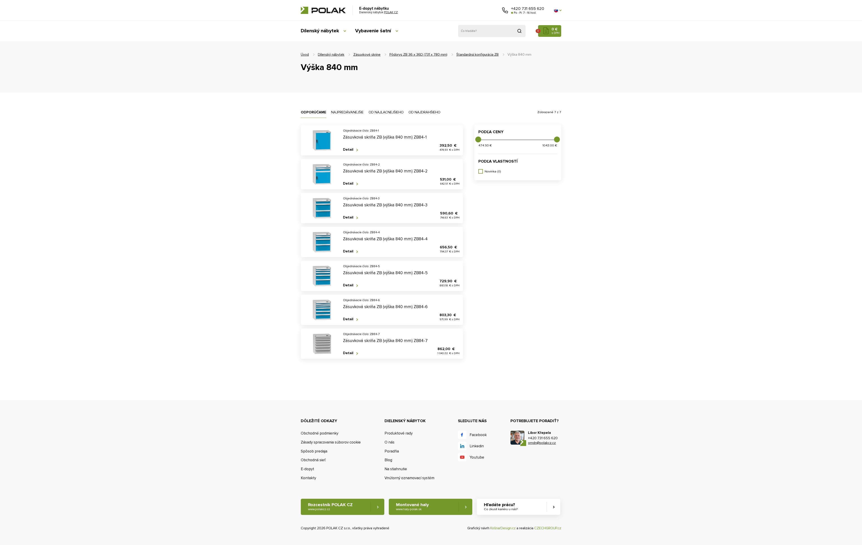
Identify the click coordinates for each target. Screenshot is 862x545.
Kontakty (308, 478)
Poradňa (392, 451)
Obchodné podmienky (319, 433)
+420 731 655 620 (527, 9)
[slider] (478, 139)
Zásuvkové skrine (366, 54)
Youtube (477, 457)
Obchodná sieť (313, 460)
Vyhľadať (519, 31)
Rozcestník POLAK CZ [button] (330, 506)
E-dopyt (307, 469)
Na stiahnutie (396, 469)
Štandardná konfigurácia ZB (477, 54)
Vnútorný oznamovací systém (409, 478)
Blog (388, 460)
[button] (557, 10)
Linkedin (477, 446)
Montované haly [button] (412, 506)
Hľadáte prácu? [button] (501, 506)
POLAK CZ (323, 10)
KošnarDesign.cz (503, 528)
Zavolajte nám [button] (505, 10)
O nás (389, 442)
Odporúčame (313, 112)
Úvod (305, 54)
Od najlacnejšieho (386, 112)
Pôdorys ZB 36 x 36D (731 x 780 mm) (418, 54)
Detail (348, 150)
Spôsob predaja (314, 451)
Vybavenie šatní (373, 31)
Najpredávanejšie (347, 112)
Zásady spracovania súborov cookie (331, 442)
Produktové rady (399, 433)
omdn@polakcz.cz (542, 443)
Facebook (478, 434)
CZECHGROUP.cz (547, 528)
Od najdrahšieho (424, 112)
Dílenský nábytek (320, 31)
